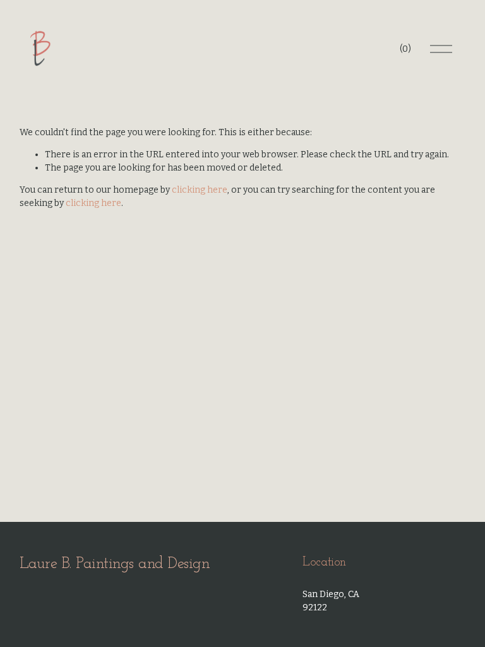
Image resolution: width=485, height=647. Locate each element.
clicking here (199, 189)
